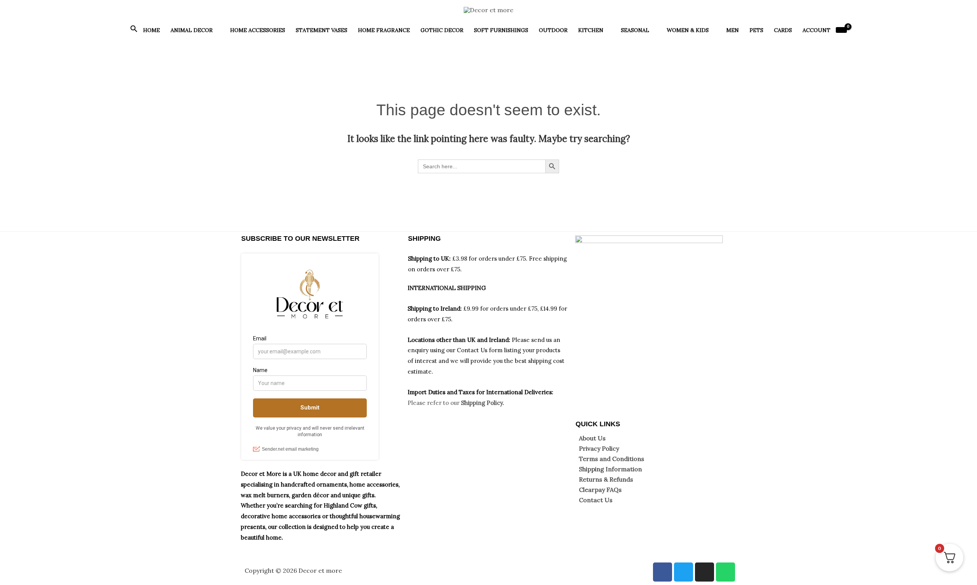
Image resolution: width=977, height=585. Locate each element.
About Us (592, 438)
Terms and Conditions (611, 459)
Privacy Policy (599, 448)
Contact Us (596, 500)
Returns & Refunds (606, 479)
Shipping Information (610, 469)
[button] (134, 30)
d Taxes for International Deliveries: (503, 392)
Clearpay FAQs (600, 489)
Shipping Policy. (482, 402)
